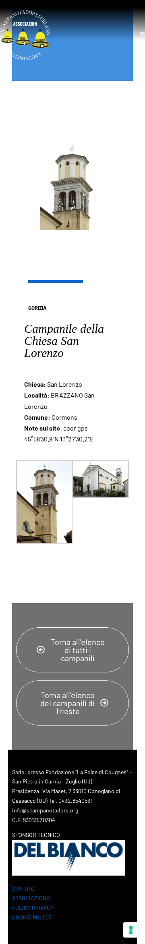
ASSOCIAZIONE (31, 898)
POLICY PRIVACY (33, 907)
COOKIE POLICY (31, 917)
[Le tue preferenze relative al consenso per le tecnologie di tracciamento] (131, 930)
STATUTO (23, 888)
